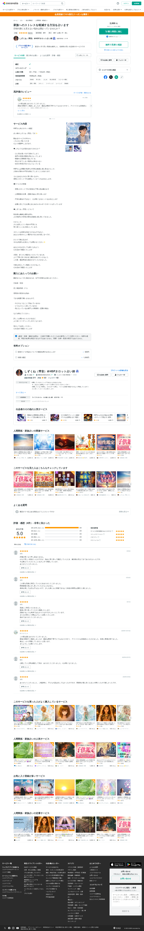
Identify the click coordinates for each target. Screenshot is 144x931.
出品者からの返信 (23, 114)
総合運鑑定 (29, 20)
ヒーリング (59, 83)
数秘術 (66, 83)
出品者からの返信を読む (27, 572)
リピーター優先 (62, 79)
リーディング (49, 83)
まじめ (45, 79)
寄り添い (38, 79)
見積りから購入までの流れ (114, 50)
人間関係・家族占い (41, 20)
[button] (114, 69)
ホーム (16, 20)
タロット (41, 83)
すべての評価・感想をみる (82, 93)
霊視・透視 (33, 83)
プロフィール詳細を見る (119, 370)
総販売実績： (62, 38)
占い (21, 20)
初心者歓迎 (53, 79)
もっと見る (21, 110)
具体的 (32, 79)
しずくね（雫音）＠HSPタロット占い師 (49, 371)
